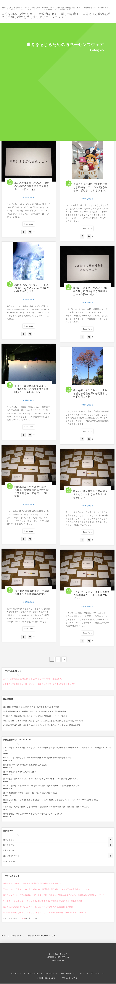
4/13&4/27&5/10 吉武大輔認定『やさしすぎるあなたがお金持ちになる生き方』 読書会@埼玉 (41, 725)
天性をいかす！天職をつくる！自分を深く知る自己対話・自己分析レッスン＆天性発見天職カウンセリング (47, 889)
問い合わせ (95, 973)
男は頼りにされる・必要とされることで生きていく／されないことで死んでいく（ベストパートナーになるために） (51, 799)
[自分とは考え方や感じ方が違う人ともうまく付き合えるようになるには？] (87, 469)
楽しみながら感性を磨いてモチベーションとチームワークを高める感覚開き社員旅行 (38, 906)
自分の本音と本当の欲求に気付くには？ (19, 771)
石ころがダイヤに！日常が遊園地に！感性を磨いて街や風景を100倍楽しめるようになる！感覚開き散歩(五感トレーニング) (54, 895)
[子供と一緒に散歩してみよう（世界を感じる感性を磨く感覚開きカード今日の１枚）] (29, 364)
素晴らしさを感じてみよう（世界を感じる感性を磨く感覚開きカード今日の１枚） (90, 291)
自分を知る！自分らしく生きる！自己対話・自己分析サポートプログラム (33, 883)
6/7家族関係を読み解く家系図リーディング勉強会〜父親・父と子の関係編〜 (34, 711)
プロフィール (65, 973)
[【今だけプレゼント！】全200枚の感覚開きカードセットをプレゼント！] (87, 570)
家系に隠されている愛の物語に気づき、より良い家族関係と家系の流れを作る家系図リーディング (43, 720)
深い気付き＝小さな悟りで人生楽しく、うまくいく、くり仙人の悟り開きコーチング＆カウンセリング (45, 912)
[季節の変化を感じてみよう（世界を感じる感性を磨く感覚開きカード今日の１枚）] (29, 161)
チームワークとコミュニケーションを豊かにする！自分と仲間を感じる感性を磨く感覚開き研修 (42, 901)
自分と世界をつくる (11, 856)
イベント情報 (33, 973)
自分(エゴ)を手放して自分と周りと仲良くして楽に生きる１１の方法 (31, 707)
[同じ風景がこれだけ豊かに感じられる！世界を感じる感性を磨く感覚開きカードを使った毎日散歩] (29, 465)
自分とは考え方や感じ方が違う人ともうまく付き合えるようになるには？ (90, 494)
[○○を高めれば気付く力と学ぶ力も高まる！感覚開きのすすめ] (29, 569)
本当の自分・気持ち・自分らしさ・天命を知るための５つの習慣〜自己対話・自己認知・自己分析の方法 (46, 806)
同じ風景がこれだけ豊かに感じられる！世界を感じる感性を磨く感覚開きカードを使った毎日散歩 (31, 491)
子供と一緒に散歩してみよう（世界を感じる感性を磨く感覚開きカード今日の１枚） (31, 389)
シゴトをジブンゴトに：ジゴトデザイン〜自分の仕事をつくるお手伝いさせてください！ (40, 684)
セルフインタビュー (11, 861)
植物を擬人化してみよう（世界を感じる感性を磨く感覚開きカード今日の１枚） (90, 393)
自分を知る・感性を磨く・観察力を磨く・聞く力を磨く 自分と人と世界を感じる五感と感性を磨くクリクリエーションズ (56, 15)
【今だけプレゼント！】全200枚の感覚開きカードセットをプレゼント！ (91, 595)
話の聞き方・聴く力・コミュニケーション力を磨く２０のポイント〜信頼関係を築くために (40, 778)
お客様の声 (49, 973)
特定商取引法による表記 (46, 978)
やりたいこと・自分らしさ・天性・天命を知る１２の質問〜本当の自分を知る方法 (37, 757)
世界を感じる (29, 197)
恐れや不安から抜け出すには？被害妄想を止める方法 (25, 764)
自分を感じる (8, 839)
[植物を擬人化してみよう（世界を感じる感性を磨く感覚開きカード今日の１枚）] (87, 368)
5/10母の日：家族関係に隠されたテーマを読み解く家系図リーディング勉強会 (35, 716)
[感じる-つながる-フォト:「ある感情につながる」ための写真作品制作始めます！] (29, 263)
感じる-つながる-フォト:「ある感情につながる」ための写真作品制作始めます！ (31, 288)
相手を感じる (8, 845)
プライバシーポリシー (70, 978)
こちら (22, 918)
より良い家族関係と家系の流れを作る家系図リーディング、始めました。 (33, 678)
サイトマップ (16, 973)
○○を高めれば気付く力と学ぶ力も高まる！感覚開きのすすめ (31, 592)
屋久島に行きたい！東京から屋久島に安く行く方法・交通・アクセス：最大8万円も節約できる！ (43, 785)
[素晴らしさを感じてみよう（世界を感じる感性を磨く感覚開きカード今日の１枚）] (87, 266)
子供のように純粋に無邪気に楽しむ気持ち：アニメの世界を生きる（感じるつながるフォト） (90, 187)
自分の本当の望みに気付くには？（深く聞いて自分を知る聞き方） (30, 792)
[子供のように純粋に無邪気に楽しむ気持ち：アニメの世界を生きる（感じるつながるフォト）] (87, 162)
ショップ (80, 973)
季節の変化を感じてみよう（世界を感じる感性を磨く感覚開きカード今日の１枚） (31, 186)
